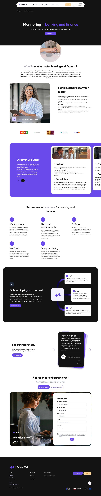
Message (59, 425)
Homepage (19, 11)
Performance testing (13, 479)
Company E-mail (61, 407)
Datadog (11, 475)
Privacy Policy (74, 435)
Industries (26, 11)
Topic (64, 419)
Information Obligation (49, 475)
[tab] (44, 387)
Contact (32, 479)
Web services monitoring (14, 484)
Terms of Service (78, 435)
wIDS (10, 482)
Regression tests (12, 477)
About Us (32, 472)
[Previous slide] (53, 350)
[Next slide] (89, 350)
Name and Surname (62, 401)
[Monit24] (22, 4)
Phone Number (61, 413)
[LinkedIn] (89, 483)
